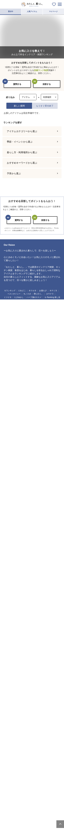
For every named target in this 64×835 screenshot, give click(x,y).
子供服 (22, 475)
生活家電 (18, 546)
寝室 (8, 652)
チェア (22, 304)
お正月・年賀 (32, 587)
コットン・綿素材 (41, 699)
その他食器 (19, 416)
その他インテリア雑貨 (36, 357)
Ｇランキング (9, 761)
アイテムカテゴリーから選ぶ (22, 131)
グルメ (40, 528)
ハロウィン (29, 582)
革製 (8, 710)
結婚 (18, 611)
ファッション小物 (12, 493)
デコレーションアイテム (14, 457)
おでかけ (43, 663)
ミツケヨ (7, 767)
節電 (35, 746)
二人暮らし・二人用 (31, 631)
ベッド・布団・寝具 (23, 310)
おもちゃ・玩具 (33, 469)
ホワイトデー (45, 593)
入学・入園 (9, 599)
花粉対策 (18, 752)
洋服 (25, 493)
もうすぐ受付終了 (44, 105)
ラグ (22, 439)
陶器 (28, 699)
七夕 (51, 576)
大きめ (36, 722)
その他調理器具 (11, 386)
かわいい (8, 740)
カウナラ (50, 764)
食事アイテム (10, 475)
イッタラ (52, 681)
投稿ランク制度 (41, 70)
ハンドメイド (40, 523)
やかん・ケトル (11, 375)
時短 (8, 752)
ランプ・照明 (10, 304)
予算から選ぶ (14, 173)
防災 (25, 746)
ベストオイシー (14, 764)
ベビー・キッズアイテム (14, 469)
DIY (22, 528)
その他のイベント (12, 617)
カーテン (31, 439)
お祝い (29, 510)
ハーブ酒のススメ (34, 767)
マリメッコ (42, 681)
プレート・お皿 (21, 398)
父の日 (41, 576)
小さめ (45, 722)
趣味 (8, 523)
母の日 (32, 576)
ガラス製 (8, 699)
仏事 (36, 611)
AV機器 (51, 546)
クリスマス (9, 587)
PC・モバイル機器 (50, 451)
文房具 (37, 451)
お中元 (8, 582)
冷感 (18, 710)
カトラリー (40, 410)
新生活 (32, 599)
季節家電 (41, 546)
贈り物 (38, 510)
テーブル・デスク (40, 299)
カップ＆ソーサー (12, 404)
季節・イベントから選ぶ (19, 141)
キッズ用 (35, 637)
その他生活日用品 (33, 334)
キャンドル (25, 346)
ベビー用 (25, 637)
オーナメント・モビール (14, 357)
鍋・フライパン (25, 369)
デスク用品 (26, 451)
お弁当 (8, 416)
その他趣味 (37, 534)
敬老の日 (18, 582)
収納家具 (8, 316)
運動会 (45, 611)
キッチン (18, 652)
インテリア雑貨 (11, 346)
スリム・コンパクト (28, 705)
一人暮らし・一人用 (13, 631)
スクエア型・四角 (29, 728)
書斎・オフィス (31, 663)
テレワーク (45, 746)
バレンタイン (32, 593)
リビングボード (49, 304)
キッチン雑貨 (10, 369)
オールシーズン (49, 564)
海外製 (8, 687)
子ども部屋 (9, 657)
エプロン (51, 381)
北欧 (22, 681)
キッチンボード (34, 304)
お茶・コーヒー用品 (37, 381)
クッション (9, 351)
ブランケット (10, 439)
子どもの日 (21, 576)
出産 (27, 611)
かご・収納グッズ (24, 351)
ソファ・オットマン (22, 299)
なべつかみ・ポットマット (15, 434)
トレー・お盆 (53, 369)
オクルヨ (32, 761)
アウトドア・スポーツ (23, 523)
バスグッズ (19, 334)
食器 (8, 398)
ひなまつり (19, 593)
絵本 (46, 469)
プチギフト (19, 510)
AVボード (9, 310)
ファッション (10, 487)
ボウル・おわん (36, 398)
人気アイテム (32, 11)
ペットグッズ (37, 493)
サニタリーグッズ (51, 328)
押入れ (18, 663)
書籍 (31, 528)
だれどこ (22, 761)
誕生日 (8, 611)
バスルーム (21, 657)
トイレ (41, 657)
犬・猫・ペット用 (12, 637)
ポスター (45, 346)
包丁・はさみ (39, 369)
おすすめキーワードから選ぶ (22, 162)
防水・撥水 (28, 710)
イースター (9, 576)
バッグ (22, 487)
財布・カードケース (36, 487)
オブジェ (37, 351)
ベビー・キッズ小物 (47, 475)
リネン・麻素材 (11, 705)
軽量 (27, 722)
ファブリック (10, 428)
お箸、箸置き (53, 410)
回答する (47, 84)
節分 (8, 593)
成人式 (52, 587)
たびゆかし (19, 767)
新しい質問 (19, 105)
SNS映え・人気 (21, 740)
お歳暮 (49, 582)
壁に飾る (8, 663)
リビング (28, 652)
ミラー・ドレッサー (42, 310)
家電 (8, 546)
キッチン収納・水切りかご (15, 381)
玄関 (50, 652)
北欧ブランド (10, 681)
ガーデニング (10, 528)
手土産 (48, 510)
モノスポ (27, 764)
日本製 (31, 681)
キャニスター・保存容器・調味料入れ (35, 375)
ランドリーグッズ (34, 328)
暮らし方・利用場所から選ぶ (22, 152)
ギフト (8, 510)
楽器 (8, 534)
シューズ (48, 493)
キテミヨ (53, 761)
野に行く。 (38, 764)
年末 (20, 587)
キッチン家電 (30, 546)
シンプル (44, 740)
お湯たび (43, 761)
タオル (8, 334)
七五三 (39, 582)
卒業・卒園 (21, 599)
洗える (42, 705)
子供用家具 (32, 475)
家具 (8, 299)
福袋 (43, 587)
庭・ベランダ (53, 657)
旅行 (18, 534)
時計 (35, 346)
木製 (18, 699)
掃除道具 (20, 328)
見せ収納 (34, 740)
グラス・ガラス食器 (13, 410)
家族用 (45, 631)
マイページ (53, 11)
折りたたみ (43, 728)
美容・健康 (51, 528)
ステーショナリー (12, 451)
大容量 (17, 722)
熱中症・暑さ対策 (12, 746)
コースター (28, 410)
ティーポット (39, 404)
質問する (17, 84)
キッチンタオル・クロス (28, 428)
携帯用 (8, 722)
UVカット (52, 705)
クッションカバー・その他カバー (42, 434)
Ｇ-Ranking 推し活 (52, 767)
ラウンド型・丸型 (12, 728)
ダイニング (39, 652)
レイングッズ (10, 498)
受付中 (10, 11)
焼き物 (17, 687)
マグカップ (26, 404)
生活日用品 (9, 328)
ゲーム (27, 534)
